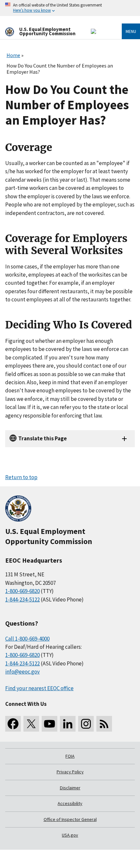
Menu (131, 31)
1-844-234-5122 (22, 599)
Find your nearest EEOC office (39, 688)
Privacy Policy (70, 772)
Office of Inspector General (70, 819)
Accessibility (70, 803)
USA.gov (70, 835)
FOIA (70, 756)
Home (13, 55)
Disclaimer (70, 788)
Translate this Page (42, 438)
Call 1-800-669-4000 (27, 638)
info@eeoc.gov (22, 671)
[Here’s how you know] (70, 8)
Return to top (21, 477)
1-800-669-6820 (22, 591)
